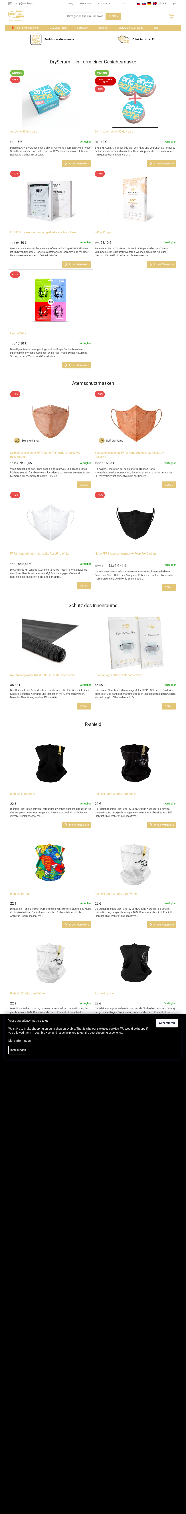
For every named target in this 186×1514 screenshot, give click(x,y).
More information (19, 1040)
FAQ (71, 3)
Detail (84, 484)
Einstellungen (17, 1050)
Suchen (113, 16)
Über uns (85, 3)
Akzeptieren (167, 1023)
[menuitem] (24, 28)
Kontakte (104, 3)
